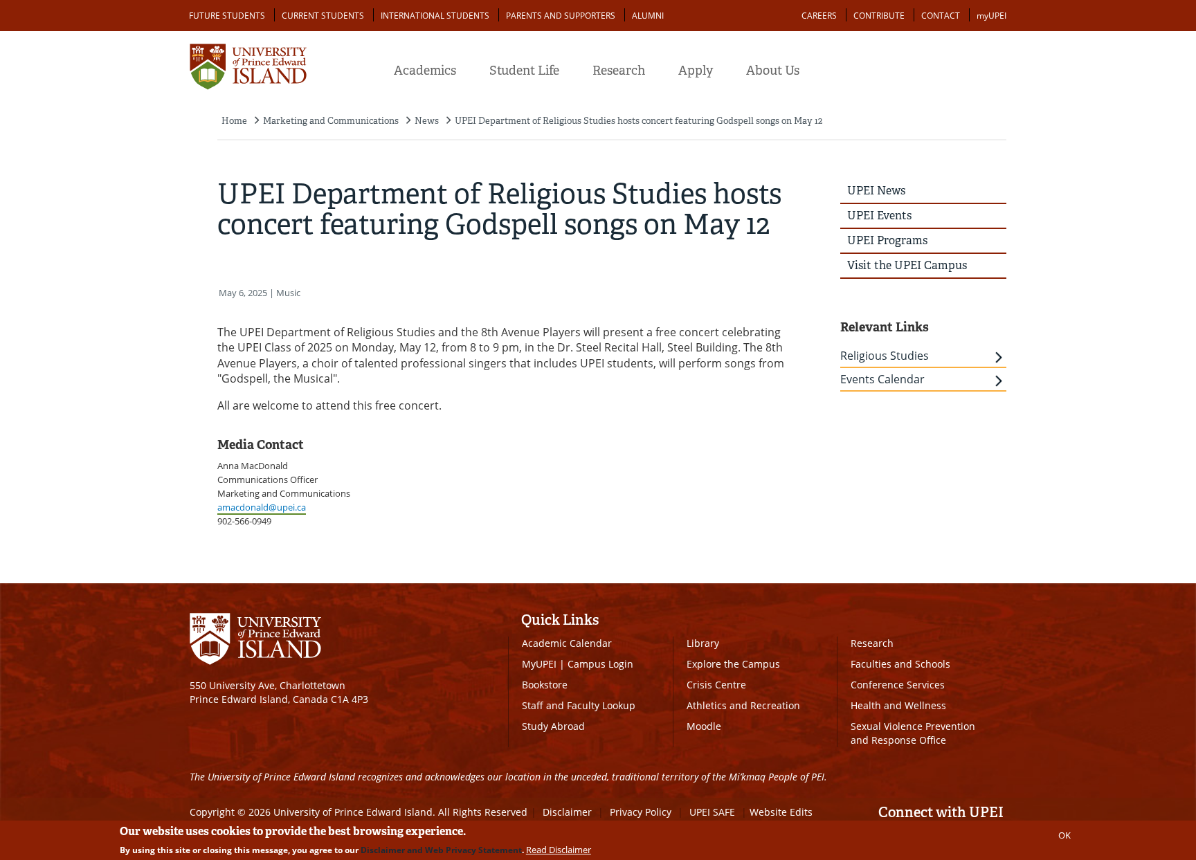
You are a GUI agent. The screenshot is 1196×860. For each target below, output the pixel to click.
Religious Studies (884, 355)
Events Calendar (882, 379)
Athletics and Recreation (743, 705)
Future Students (227, 15)
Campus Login (600, 663)
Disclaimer (567, 811)
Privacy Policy (640, 811)
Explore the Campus (733, 663)
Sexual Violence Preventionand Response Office (913, 733)
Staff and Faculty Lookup (578, 705)
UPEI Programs (887, 240)
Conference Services (898, 684)
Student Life (524, 70)
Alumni (648, 15)
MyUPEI (539, 663)
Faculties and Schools (900, 663)
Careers (819, 15)
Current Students (323, 15)
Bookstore (545, 684)
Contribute (879, 15)
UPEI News (876, 190)
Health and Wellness (898, 705)
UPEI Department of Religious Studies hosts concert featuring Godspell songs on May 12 (638, 121)
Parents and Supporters (560, 15)
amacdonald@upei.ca (261, 507)
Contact (940, 15)
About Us (772, 70)
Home (234, 121)
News (427, 121)
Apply (695, 70)
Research (618, 70)
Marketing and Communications (331, 121)
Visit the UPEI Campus (907, 265)
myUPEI (991, 15)
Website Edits (781, 811)
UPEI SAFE (712, 811)
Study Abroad (553, 726)
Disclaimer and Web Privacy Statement (441, 850)
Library (703, 643)
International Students (435, 15)
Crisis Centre (716, 684)
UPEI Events (879, 215)
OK (1064, 835)
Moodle (704, 726)
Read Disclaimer (558, 849)
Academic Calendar (567, 643)
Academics (425, 70)
